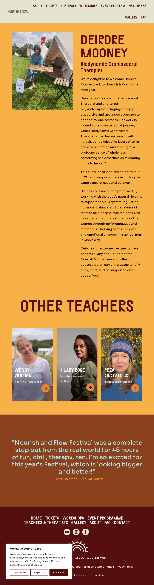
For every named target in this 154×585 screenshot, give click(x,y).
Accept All (59, 572)
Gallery (131, 17)
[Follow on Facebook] (85, 532)
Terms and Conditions (97, 566)
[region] (39, 561)
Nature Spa (137, 6)
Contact (122, 523)
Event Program (113, 6)
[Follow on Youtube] (67, 532)
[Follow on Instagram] (76, 532)
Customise (20, 572)
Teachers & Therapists (46, 523)
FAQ (143, 17)
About (37, 6)
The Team (68, 6)
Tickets (52, 6)
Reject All (39, 572)
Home (36, 518)
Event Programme (105, 518)
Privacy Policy (124, 566)
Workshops (88, 6)
